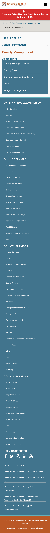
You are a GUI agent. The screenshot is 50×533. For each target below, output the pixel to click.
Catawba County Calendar (16, 140)
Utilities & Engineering (15, 438)
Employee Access (13, 146)
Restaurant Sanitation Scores (18, 233)
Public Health (11, 382)
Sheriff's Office (12, 401)
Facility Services (12, 326)
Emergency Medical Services (17, 308)
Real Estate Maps (13, 208)
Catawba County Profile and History (20, 134)
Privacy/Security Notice (26, 528)
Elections (9, 301)
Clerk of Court (11, 271)
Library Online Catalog (15, 177)
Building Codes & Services (16, 264)
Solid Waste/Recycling (15, 419)
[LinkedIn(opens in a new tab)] (25, 457)
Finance (9, 332)
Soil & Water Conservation (16, 413)
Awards (9, 115)
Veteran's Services (13, 444)
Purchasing (10, 389)
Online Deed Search (14, 184)
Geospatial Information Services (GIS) (21, 339)
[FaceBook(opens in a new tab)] (6, 457)
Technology (10, 432)
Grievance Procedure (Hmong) (16, 506)
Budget (9, 258)
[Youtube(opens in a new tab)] (31, 457)
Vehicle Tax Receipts (14, 202)
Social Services (12, 407)
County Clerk (10, 70)
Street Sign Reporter (14, 196)
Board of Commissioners (15, 121)
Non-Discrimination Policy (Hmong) (19, 496)
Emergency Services (14, 314)
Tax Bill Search (12, 227)
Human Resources (13, 345)
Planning (9, 370)
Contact (40, 23)
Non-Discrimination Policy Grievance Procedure (24, 471)
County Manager (12, 283)
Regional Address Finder (16, 221)
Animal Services (12, 252)
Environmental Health (14, 320)
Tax (7, 426)
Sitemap (39, 528)
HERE (29, 17)
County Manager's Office (16, 63)
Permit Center (11, 363)
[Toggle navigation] (46, 5)
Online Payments (12, 190)
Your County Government (22, 23)
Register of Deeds (13, 395)
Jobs (8, 239)
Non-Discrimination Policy (15, 466)
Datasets (9, 171)
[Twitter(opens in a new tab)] (12, 457)
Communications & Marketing (18, 77)
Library (9, 351)
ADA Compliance (12, 109)
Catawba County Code (15, 128)
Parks (8, 357)
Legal (6, 83)
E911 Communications (15, 289)
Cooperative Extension (15, 277)
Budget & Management (15, 90)
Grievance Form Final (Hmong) (17, 487)
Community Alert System (16, 165)
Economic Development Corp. (18, 295)
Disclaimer (11, 528)
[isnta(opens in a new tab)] (19, 457)
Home (5, 23)
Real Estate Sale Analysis (16, 215)
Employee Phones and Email (17, 152)
